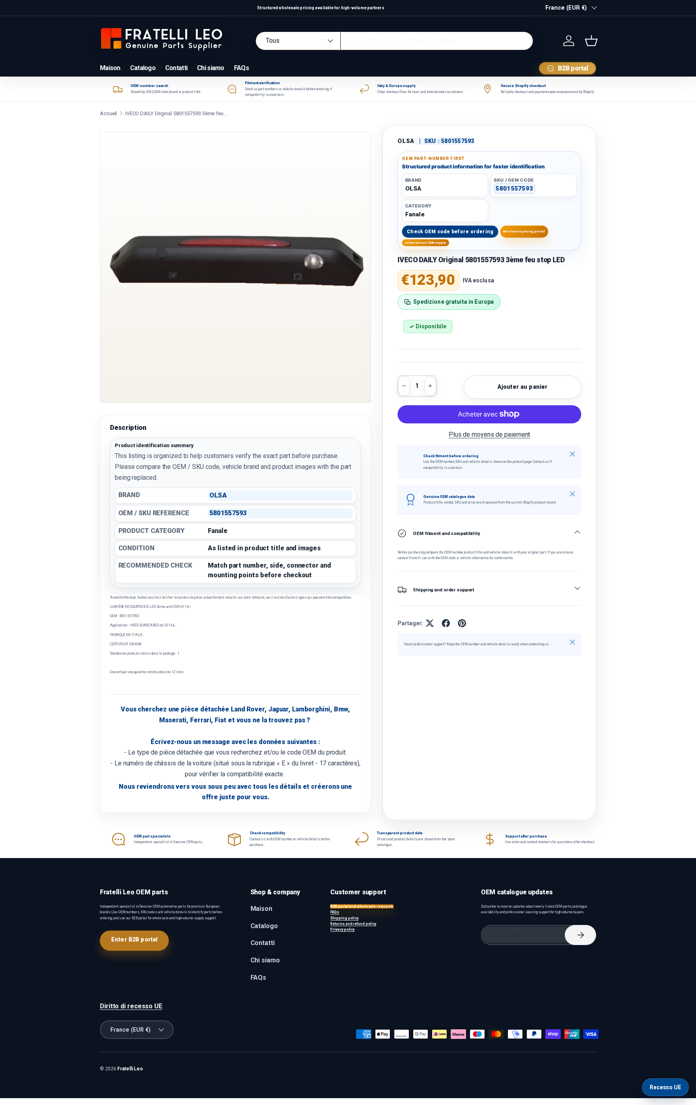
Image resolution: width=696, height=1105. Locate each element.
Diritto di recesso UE (131, 1006)
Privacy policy (342, 929)
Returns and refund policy (353, 924)
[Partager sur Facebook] (446, 623)
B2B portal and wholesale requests (362, 906)
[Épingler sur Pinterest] (462, 623)
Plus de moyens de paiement (489, 434)
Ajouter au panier (522, 387)
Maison (110, 68)
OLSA (406, 141)
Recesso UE (665, 1087)
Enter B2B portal (134, 939)
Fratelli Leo (130, 1069)
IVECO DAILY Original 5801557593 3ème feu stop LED (177, 113)
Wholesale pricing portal (524, 231)
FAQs (241, 68)
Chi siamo (210, 68)
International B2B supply (425, 243)
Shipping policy (344, 918)
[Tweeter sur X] (430, 623)
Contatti (176, 68)
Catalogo (142, 68)
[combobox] (394, 41)
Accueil (108, 113)
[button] (591, 41)
